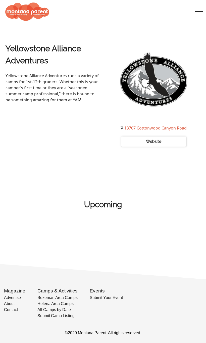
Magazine (14, 290)
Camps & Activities (57, 290)
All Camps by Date (54, 310)
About (9, 304)
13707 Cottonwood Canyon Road (155, 128)
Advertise (12, 297)
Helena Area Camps (55, 304)
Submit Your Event (106, 297)
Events (97, 290)
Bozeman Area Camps (57, 297)
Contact (11, 310)
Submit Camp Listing (56, 316)
